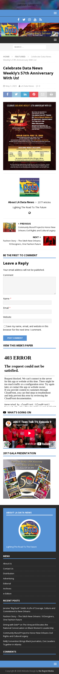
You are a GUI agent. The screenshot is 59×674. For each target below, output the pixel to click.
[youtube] (35, 19)
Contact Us (8, 568)
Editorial (7, 583)
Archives (7, 588)
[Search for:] (29, 46)
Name (6, 298)
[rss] (40, 19)
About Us (7, 563)
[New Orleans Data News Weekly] (29, 34)
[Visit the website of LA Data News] (29, 212)
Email (6, 307)
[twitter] (24, 19)
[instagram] (29, 19)
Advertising (8, 578)
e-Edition (7, 593)
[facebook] (18, 19)
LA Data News (27, 86)
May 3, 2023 (11, 86)
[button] (54, 13)
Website (7, 316)
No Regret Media (46, 671)
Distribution (8, 573)
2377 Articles (44, 202)
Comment (8, 275)
